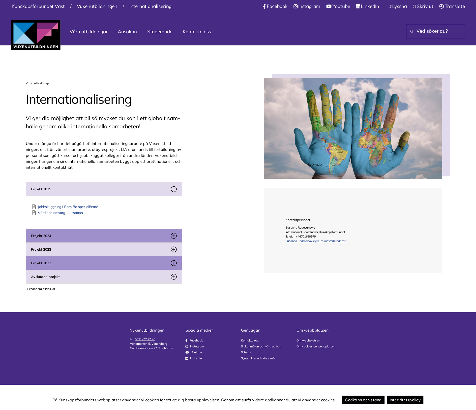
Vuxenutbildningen (97, 6)
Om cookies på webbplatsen (316, 346)
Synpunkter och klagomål (258, 358)
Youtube (341, 6)
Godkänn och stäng (363, 399)
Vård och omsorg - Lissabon (60, 212)
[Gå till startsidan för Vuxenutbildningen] (35, 35)
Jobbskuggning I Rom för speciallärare (68, 207)
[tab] (104, 189)
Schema (246, 352)
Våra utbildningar (89, 31)
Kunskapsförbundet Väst (38, 6)
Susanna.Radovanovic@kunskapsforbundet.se (316, 241)
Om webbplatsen (308, 340)
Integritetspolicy (405, 399)
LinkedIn (370, 6)
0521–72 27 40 (145, 339)
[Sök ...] (410, 32)
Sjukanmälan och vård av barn (261, 346)
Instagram (309, 6)
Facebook (277, 6)
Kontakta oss (197, 31)
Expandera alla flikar (41, 289)
